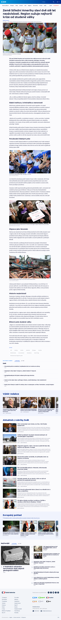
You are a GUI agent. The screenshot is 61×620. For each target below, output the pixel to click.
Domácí (21, 5)
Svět (25, 5)
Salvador (21, 350)
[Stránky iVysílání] (49, 597)
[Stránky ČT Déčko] (35, 601)
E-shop (3, 608)
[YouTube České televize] (53, 592)
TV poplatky (4, 601)
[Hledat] (54, 2)
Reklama (16, 599)
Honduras (16, 350)
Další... (45, 5)
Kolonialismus (29, 352)
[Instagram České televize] (49, 592)
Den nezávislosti (21, 352)
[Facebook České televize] (51, 592)
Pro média (16, 597)
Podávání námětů (18, 608)
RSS (58, 617)
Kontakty (16, 612)
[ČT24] (3, 2)
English (11, 617)
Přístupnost (23, 617)
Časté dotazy (17, 610)
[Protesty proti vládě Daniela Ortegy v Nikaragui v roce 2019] (30, 161)
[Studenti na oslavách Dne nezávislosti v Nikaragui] (30, 38)
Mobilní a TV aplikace (6, 610)
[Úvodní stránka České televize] (8, 592)
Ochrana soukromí (16, 617)
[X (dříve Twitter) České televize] (56, 592)
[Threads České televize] (58, 592)
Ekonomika (35, 5)
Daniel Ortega (36, 352)
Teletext (3, 603)
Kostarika (40, 350)
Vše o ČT (3, 612)
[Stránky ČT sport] (42, 597)
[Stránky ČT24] (35, 597)
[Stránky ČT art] (41, 601)
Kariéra (15, 607)
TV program (4, 597)
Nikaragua (34, 350)
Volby (16, 5)
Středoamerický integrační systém (16, 355)
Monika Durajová (6, 20)
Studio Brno (16, 601)
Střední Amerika (13, 352)
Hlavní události (5, 5)
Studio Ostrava (17, 603)
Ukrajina (12, 5)
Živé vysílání (4, 599)
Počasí (40, 5)
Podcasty (4, 605)
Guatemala (28, 350)
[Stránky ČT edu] (48, 601)
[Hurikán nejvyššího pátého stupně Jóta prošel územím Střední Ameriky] (30, 266)
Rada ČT (16, 605)
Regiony (29, 5)
